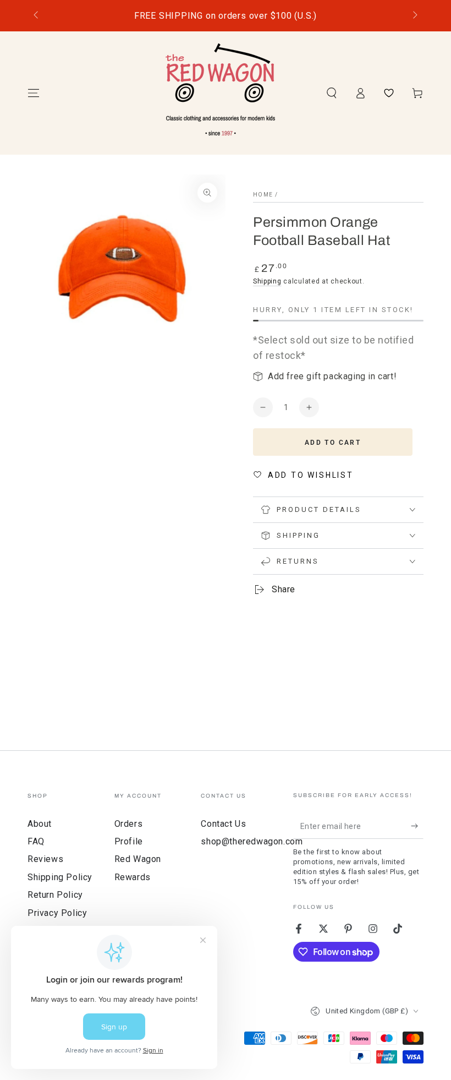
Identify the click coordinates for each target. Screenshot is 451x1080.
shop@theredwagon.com (251, 841)
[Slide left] (37, 16)
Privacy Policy (57, 913)
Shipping (267, 281)
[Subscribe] (417, 826)
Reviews (45, 859)
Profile (128, 841)
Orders (128, 824)
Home (263, 195)
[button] (331, 93)
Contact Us (223, 824)
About (40, 824)
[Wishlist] (389, 93)
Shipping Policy (60, 877)
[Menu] (33, 93)
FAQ (36, 841)
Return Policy (55, 895)
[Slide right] (414, 16)
